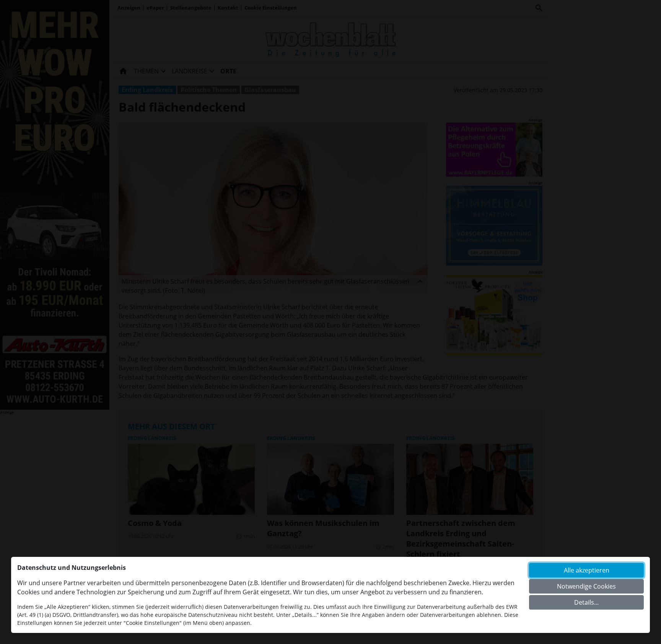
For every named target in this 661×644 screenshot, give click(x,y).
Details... (586, 602)
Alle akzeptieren (586, 570)
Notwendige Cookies (586, 586)
